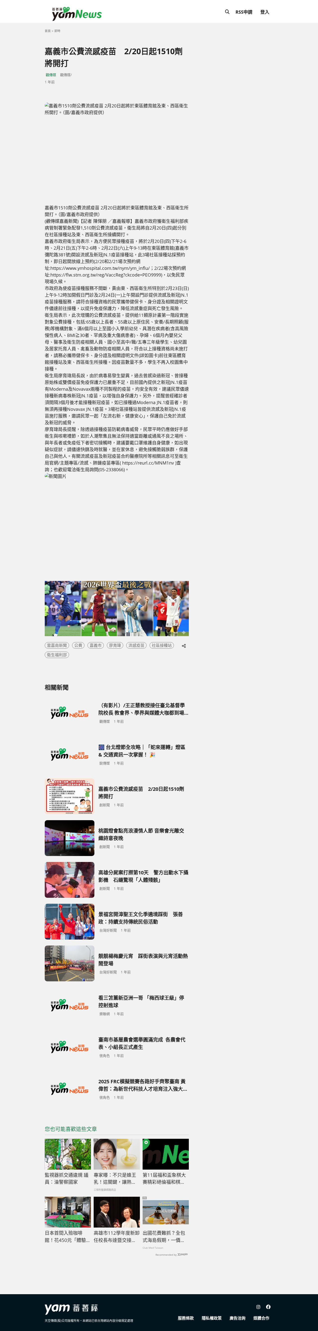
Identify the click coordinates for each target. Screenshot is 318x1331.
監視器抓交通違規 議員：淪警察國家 (66, 1179)
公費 (78, 645)
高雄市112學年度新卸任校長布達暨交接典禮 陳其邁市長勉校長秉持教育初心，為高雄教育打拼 (117, 1237)
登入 (264, 12)
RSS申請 (244, 12)
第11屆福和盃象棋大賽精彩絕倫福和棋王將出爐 (164, 1179)
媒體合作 (261, 1318)
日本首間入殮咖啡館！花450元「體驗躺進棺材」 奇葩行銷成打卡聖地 (68, 1237)
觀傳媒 (51, 74)
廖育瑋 (115, 645)
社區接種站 (162, 645)
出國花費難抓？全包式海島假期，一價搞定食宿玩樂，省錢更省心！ (164, 1237)
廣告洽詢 (237, 1318)
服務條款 (186, 1318)
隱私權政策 (212, 1318)
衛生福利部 (57, 655)
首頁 (48, 31)
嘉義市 (96, 645)
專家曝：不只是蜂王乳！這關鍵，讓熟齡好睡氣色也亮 (115, 1179)
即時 (57, 31)
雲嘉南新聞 (57, 645)
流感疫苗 (136, 645)
